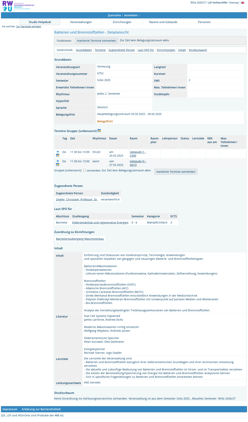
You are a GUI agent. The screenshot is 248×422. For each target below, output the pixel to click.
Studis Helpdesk (40, 22)
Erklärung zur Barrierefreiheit (41, 409)
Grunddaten (84, 50)
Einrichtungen (122, 22)
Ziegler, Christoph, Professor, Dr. (77, 199)
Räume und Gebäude (163, 22)
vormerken (94, 170)
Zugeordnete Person (121, 50)
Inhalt (182, 50)
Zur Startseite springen (28, 26)
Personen (204, 22)
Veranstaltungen (81, 22)
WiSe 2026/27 (198, 2)
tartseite (114, 15)
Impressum (10, 409)
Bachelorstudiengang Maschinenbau (80, 239)
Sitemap (234, 2)
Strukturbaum (198, 50)
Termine (100, 50)
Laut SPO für (146, 50)
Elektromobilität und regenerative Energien (100, 222)
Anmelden (131, 15)
